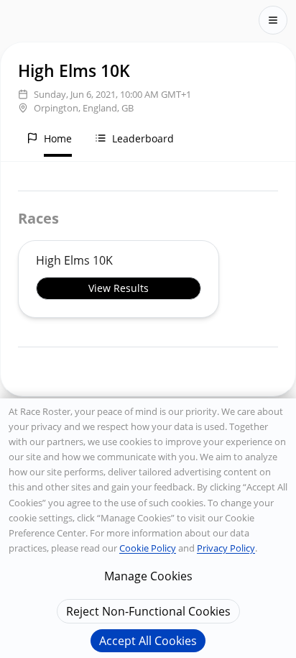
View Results (118, 288)
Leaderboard (143, 138)
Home (58, 138)
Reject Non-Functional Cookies (148, 611)
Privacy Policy (226, 548)
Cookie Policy (147, 548)
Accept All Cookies (148, 641)
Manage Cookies (148, 576)
